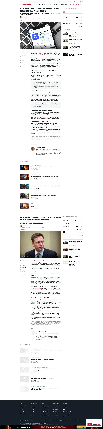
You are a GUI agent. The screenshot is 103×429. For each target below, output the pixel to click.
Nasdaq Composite (48, 54)
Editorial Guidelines (67, 411)
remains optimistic (34, 113)
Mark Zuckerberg (34, 314)
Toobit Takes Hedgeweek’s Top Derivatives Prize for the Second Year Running (75, 54)
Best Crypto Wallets (45, 415)
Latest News (67, 29)
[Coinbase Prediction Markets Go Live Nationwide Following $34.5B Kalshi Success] (24, 186)
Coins (32, 405)
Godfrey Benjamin (35, 178)
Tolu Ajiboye (26, 16)
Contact (63, 1)
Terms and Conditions (67, 413)
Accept (90, 424)
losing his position (38, 288)
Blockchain (22, 411)
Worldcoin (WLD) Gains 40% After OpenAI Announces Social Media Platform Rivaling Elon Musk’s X (45, 369)
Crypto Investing (44, 4)
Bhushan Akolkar (35, 207)
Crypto (21, 409)
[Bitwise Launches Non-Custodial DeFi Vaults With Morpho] (24, 196)
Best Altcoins (44, 407)
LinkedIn (23, 64)
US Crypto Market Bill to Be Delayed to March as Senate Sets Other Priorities (45, 205)
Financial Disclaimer (67, 415)
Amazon (54, 265)
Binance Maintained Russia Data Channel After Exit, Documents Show (75, 34)
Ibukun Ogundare (27, 225)
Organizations (33, 407)
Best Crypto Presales (46, 409)
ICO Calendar (50, 4)
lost (52, 277)
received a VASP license (35, 124)
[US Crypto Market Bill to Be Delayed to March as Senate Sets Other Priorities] (24, 206)
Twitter (23, 56)
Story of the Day (45, 184)
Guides (39, 4)
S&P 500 (41, 54)
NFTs (46, 118)
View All (80, 26)
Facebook (24, 55)
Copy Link (24, 66)
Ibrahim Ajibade (35, 390)
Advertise (69, 1)
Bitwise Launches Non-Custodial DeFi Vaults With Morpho (43, 195)
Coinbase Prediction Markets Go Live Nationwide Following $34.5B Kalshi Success (45, 186)
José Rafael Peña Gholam (36, 188)
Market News (33, 144)
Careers (64, 409)
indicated (43, 304)
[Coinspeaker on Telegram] (78, 1)
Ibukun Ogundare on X (40, 339)
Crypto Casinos (57, 4)
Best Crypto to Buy (45, 405)
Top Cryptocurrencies (70, 8)
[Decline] (100, 419)
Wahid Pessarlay (35, 168)
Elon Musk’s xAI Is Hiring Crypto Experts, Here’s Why (42, 359)
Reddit (23, 62)
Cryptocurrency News (35, 165)
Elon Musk (33, 260)
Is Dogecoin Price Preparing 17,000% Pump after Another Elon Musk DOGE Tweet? (46, 350)
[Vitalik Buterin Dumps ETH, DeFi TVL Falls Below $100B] (24, 167)
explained (38, 79)
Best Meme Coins (45, 413)
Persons (32, 409)
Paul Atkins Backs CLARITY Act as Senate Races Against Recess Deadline (75, 41)
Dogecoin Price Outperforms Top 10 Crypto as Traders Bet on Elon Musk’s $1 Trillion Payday (45, 388)
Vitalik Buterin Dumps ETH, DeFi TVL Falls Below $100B (43, 167)
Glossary (32, 415)
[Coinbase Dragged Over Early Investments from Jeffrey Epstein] (24, 177)
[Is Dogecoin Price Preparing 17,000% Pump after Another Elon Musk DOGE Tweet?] (24, 350)
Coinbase (32, 52)
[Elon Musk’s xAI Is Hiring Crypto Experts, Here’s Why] (24, 360)
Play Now (81, 427)
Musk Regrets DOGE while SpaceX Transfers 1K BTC (42, 378)
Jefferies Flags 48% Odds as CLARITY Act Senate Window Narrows (74, 47)
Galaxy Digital (52, 61)
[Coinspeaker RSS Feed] (82, 1)
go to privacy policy (96, 424)
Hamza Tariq (34, 361)
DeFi (35, 117)
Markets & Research (65, 4)
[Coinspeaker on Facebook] (74, 1)
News (36, 4)
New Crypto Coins (45, 411)
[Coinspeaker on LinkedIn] (80, 1)
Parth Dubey (34, 380)
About (59, 1)
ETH (31, 67)
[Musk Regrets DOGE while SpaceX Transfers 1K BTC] (24, 379)
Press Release (22, 413)
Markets (21, 407)
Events (32, 411)
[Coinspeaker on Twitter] (76, 1)
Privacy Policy (66, 416)
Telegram (23, 60)
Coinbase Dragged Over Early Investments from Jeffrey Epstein (45, 176)
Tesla (35, 282)
